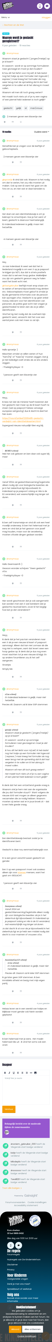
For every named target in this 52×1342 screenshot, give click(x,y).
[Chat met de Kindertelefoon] (47, 6)
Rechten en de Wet (14, 25)
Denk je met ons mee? (18, 1283)
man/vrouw (36, 108)
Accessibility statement (26, 1205)
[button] (46, 17)
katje (13, 1152)
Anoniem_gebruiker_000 (23, 1144)
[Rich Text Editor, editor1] (26, 1090)
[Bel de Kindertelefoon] (40, 6)
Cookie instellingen (37, 1202)
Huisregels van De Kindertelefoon (23, 1259)
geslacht (8, 108)
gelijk (18, 108)
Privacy (10, 1269)
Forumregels (13, 1254)
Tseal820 (15, 1179)
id (26, 108)
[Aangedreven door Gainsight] (26, 1196)
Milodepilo (16, 1161)
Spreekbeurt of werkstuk (19, 1289)
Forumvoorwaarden (15, 1202)
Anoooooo (16, 1170)
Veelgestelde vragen (17, 1278)
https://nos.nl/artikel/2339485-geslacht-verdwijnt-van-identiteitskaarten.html (23, 420)
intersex (22, 872)
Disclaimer (12, 1264)
